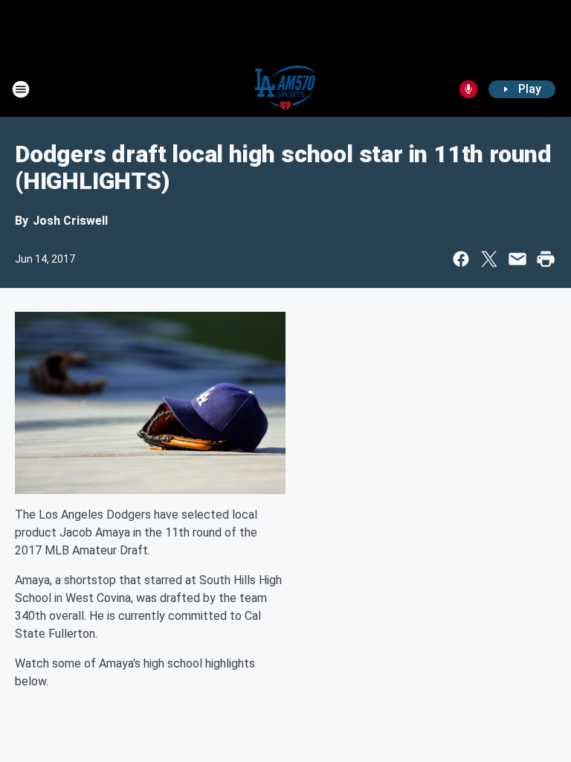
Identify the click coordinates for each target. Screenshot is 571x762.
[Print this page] (545, 259)
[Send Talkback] (468, 89)
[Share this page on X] (489, 259)
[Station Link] (286, 89)
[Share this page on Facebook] (461, 259)
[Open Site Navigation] (21, 89)
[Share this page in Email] (517, 259)
